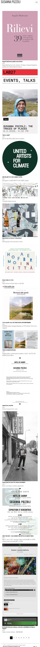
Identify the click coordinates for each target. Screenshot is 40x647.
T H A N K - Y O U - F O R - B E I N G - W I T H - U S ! (15, 198)
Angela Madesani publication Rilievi (12, 61)
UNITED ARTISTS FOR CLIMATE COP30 (12, 177)
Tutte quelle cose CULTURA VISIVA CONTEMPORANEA (16, 322)
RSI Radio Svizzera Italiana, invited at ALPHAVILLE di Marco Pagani (18, 627)
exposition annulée (7, 405)
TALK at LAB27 (6, 135)
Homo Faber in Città (7, 280)
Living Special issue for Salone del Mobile (13, 482)
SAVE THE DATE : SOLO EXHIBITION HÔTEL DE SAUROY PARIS (18, 536)
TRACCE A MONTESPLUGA (9, 350)
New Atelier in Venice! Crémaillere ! (12, 238)
